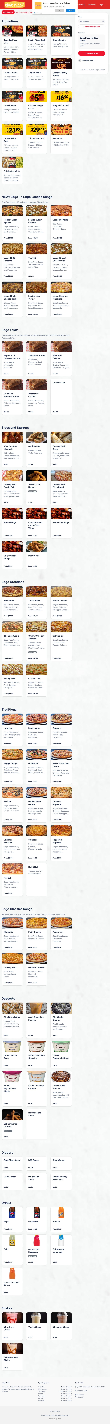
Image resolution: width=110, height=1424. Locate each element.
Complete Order (92, 53)
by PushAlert (38, 13)
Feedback (92, 5)
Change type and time (92, 26)
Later (59, 10)
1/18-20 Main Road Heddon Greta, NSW (90, 1387)
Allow (71, 10)
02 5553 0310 (81, 1391)
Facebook (80, 1395)
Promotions (8, 12)
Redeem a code (87, 60)
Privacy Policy (55, 1411)
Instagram (80, 1397)
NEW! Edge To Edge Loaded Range (30, 12)
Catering (81, 5)
